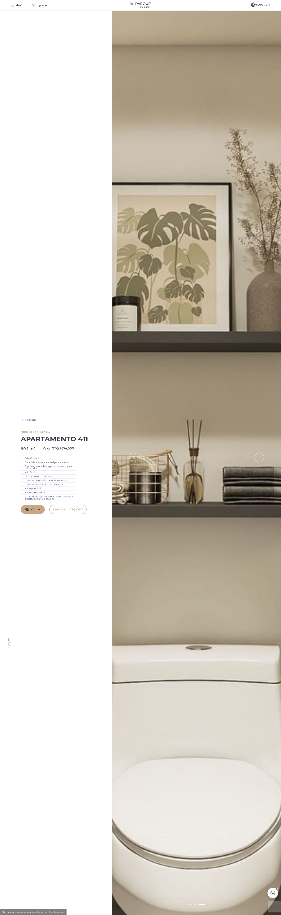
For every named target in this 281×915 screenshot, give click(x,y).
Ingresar (42, 5)
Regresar (30, 419)
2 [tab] (195, 904)
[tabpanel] (196, 457)
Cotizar (35, 509)
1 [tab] (190, 904)
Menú (19, 5)
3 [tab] (202, 904)
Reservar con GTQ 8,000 (68, 509)
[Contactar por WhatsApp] (272, 893)
